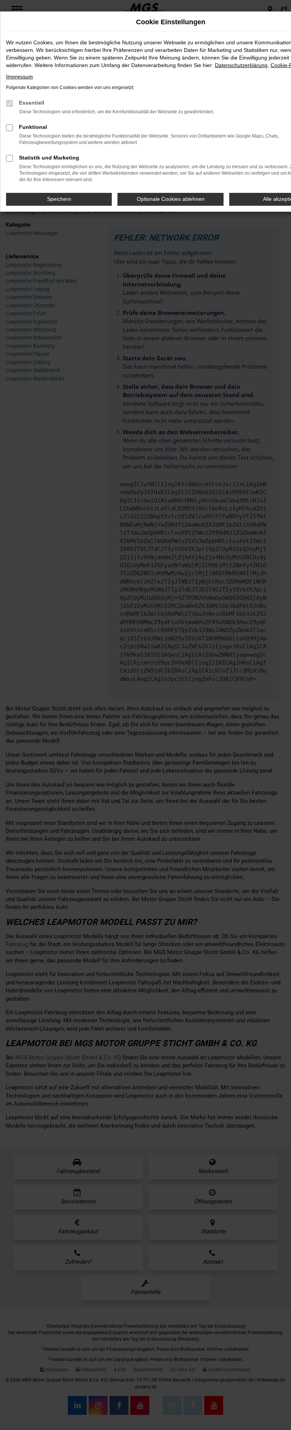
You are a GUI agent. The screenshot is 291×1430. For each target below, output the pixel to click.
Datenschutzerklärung (241, 65)
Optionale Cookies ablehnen (171, 199)
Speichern (59, 199)
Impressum (19, 77)
